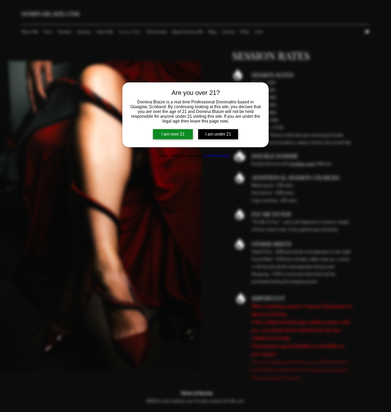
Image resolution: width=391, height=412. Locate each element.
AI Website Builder (216, 156)
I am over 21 (173, 134)
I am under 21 (218, 134)
